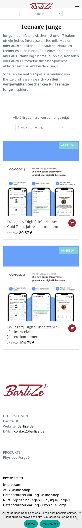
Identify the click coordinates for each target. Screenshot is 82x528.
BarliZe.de (26, 426)
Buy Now (72, 223)
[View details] (41, 178)
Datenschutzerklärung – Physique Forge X (36, 505)
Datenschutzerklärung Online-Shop (31, 494)
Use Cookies (50, 523)
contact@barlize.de (29, 431)
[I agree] (77, 519)
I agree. (31, 523)
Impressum (12, 484)
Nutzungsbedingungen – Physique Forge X (37, 500)
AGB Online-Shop (16, 489)
